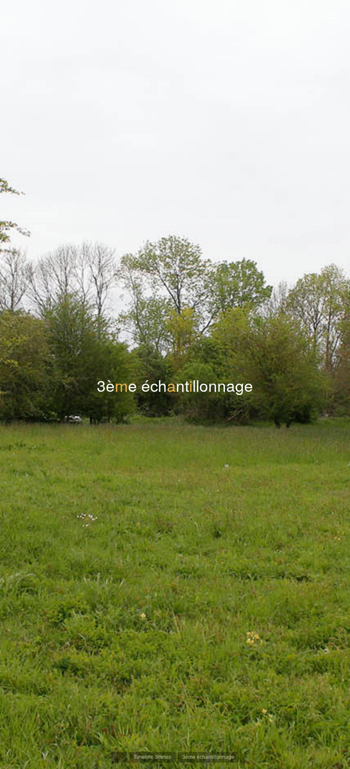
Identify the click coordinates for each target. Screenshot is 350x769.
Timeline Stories (152, 757)
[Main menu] (330, 18)
